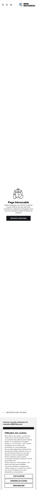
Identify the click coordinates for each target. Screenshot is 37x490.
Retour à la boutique (18, 218)
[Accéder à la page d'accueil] (27, 4)
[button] (3, 5)
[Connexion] (7, 4)
